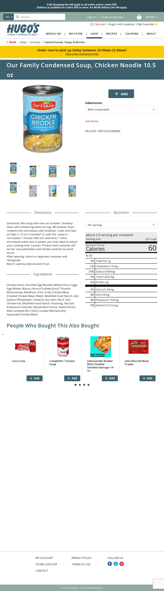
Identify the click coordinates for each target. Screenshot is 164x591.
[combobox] (8, 17)
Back (12, 42)
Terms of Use (81, 564)
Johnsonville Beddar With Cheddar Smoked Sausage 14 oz (100, 365)
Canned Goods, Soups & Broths (64, 42)
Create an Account (111, 17)
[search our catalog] (17, 17)
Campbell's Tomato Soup (62, 362)
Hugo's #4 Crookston (121, 24)
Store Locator (46, 564)
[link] (110, 563)
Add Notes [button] (91, 121)
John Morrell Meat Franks (137, 362)
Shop (23, 42)
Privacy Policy (82, 558)
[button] (13, 168)
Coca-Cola (18, 361)
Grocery (35, 42)
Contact (42, 570)
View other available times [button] (82, 54)
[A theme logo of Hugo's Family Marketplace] (23, 31)
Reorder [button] (100, 24)
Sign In (91, 17)
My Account (44, 558)
